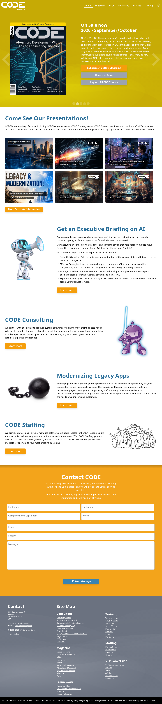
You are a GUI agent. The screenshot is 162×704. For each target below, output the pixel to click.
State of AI (109, 623)
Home (88, 5)
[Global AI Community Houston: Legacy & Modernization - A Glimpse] (29, 202)
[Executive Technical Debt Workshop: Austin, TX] (79, 202)
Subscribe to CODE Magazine (104, 68)
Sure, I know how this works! (120, 700)
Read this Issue (104, 75)
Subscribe (61, 660)
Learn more (67, 290)
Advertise (60, 673)
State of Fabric (111, 626)
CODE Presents (111, 621)
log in (93, 494)
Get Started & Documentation (69, 688)
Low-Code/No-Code (65, 628)
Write (59, 676)
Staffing (137, 5)
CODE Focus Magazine (66, 654)
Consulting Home (64, 617)
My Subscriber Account (66, 670)
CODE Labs (61, 639)
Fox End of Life (111, 675)
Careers (108, 655)
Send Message (82, 581)
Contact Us (61, 642)
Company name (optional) (22, 515)
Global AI (109, 631)
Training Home (111, 618)
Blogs (111, 5)
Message (13, 544)
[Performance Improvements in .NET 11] (79, 168)
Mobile (59, 662)
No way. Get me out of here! (145, 700)
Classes (108, 634)
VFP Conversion (116, 661)
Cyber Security (62, 631)
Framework (65, 682)
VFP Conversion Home (114, 665)
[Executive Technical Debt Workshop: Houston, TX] (29, 168)
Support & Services (64, 694)
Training (148, 5)
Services (108, 667)
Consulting (123, 5)
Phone (85, 515)
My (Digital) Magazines (66, 665)
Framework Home (64, 686)
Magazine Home (63, 652)
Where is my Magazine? (66, 668)
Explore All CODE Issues (104, 82)
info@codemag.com (23, 625)
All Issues (60, 657)
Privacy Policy (13, 634)
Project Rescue (62, 636)
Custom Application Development (70, 623)
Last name (88, 507)
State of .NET (110, 629)
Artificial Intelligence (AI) (67, 620)
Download (61, 691)
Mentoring (109, 637)
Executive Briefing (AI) (66, 625)
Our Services (110, 649)
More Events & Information (24, 209)
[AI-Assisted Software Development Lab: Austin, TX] (129, 202)
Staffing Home (111, 647)
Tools (107, 670)
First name (14, 507)
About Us (109, 652)
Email (11, 527)
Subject (12, 535)
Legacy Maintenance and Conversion (72, 633)
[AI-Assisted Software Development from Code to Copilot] (129, 168)
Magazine (100, 5)
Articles (108, 673)
